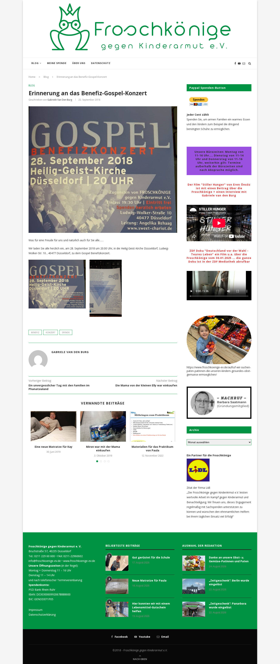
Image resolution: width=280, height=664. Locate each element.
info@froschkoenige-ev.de (45, 561)
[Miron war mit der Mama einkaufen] (103, 426)
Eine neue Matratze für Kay (53, 447)
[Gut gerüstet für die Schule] (117, 563)
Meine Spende (56, 63)
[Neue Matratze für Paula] (117, 586)
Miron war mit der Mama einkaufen (103, 448)
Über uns (78, 63)
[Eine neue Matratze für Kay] (53, 426)
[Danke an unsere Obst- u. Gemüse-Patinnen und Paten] (193, 563)
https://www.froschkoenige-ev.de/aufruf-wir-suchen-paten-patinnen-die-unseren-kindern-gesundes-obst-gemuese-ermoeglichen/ (219, 370)
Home (32, 76)
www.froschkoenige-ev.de (79, 561)
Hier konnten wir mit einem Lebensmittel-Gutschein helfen (151, 607)
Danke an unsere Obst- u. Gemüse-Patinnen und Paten (229, 559)
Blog (35, 63)
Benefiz (35, 332)
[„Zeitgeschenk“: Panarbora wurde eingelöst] (193, 609)
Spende (66, 332)
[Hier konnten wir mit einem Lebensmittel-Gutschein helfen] (117, 609)
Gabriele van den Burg (59, 99)
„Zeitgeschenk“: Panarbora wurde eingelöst (227, 605)
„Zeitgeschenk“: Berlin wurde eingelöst (229, 582)
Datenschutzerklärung (42, 614)
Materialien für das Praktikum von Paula (152, 448)
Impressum (35, 610)
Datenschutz (100, 63)
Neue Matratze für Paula (149, 580)
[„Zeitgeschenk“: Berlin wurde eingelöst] (193, 586)
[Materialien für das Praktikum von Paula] (152, 426)
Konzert (50, 332)
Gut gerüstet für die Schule (151, 557)
